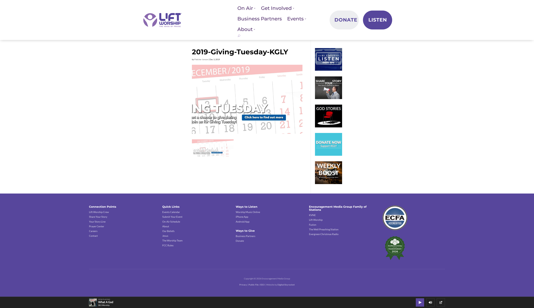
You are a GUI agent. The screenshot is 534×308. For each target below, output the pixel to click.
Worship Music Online (248, 212)
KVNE (312, 215)
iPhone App (242, 216)
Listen (377, 20)
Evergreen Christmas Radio (323, 234)
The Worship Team (172, 240)
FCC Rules (168, 245)
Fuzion (312, 224)
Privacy (243, 284)
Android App (242, 221)
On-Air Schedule (171, 221)
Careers (93, 231)
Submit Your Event (172, 216)
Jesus (165, 235)
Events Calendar (171, 212)
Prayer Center (96, 226)
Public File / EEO (257, 284)
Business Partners (259, 19)
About (165, 226)
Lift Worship (316, 219)
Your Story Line (97, 221)
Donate (345, 20)
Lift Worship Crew (99, 212)
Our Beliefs (168, 231)
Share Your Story (98, 216)
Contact (93, 235)
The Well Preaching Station (323, 229)
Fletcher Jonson (201, 59)
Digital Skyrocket (286, 284)
